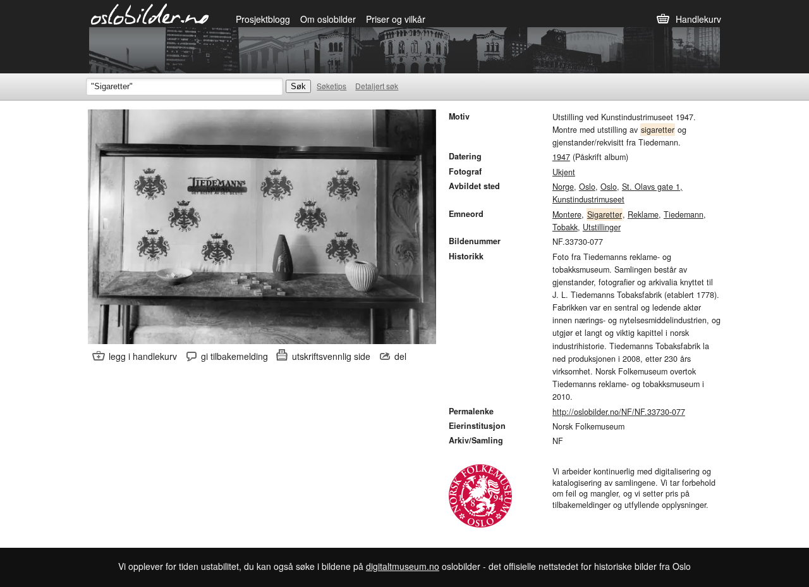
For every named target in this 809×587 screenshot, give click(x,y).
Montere (566, 214)
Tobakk (565, 227)
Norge (563, 186)
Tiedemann (683, 214)
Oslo (587, 186)
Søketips (331, 85)
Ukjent (563, 172)
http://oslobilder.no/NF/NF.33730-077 (618, 411)
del (400, 356)
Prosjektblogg (263, 19)
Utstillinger (602, 227)
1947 (561, 157)
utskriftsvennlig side (331, 356)
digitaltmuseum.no (402, 566)
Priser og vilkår (395, 19)
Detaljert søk (376, 85)
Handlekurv (698, 19)
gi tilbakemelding (234, 356)
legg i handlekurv (143, 356)
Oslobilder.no (150, 13)
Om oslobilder (328, 19)
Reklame (643, 214)
